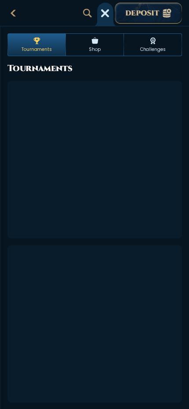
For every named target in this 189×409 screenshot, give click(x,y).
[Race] (105, 13)
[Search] (87, 13)
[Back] (13, 13)
